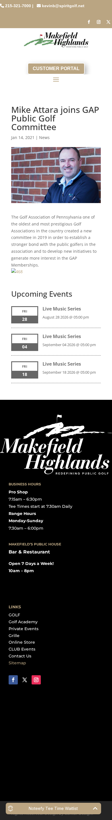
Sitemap (17, 662)
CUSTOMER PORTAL (56, 68)
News (44, 137)
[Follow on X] (108, 22)
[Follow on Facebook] (88, 22)
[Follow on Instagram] (98, 22)
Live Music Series (62, 309)
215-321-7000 (18, 5)
